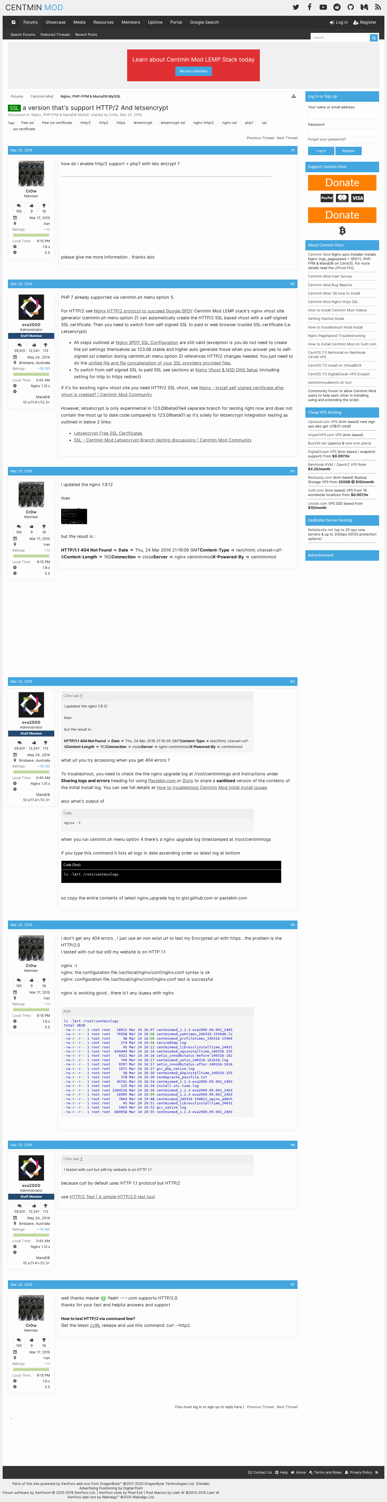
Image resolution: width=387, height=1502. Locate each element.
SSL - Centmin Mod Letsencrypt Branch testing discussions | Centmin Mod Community (163, 440)
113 (45, 350)
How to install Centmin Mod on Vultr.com (342, 344)
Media (79, 22)
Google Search (204, 22)
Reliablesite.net (320, 530)
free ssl (27, 122)
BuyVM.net (317, 443)
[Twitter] (296, 6)
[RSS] (378, 6)
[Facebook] (309, 6)
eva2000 (31, 324)
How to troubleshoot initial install (335, 327)
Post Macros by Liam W (182, 1492)
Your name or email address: (331, 107)
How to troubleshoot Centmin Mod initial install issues (212, 787)
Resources (103, 22)
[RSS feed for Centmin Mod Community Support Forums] (376, 1472)
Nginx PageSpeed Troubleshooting (336, 335)
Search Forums (23, 34)
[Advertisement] (100, 212)
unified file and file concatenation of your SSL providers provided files (159, 363)
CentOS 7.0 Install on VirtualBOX (335, 365)
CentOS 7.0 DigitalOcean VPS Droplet (339, 374)
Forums (30, 22)
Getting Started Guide (326, 318)
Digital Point (133, 1488)
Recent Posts (86, 34)
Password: (316, 124)
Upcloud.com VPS (323, 421)
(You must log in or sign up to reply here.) (209, 1407)
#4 (292, 681)
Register (348, 151)
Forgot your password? (327, 139)
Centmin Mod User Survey (330, 276)
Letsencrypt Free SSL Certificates (108, 433)
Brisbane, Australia (34, 363)
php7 (249, 122)
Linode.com (317, 503)
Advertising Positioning (98, 1488)
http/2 (86, 122)
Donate (342, 183)
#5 (293, 925)
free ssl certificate (57, 122)
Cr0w (113, 115)
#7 (293, 1284)
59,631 (19, 350)
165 (19, 211)
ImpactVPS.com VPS (325, 435)
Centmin (34, 7)
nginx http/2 (204, 122)
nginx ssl (229, 122)
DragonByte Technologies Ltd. (170, 1483)
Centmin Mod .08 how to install (334, 293)
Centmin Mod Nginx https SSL (333, 302)
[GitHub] (350, 6)
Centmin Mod (319, 254)
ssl (264, 122)
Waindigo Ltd (143, 1497)
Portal (176, 22)
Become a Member (194, 71)
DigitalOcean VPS (322, 451)
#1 (293, 150)
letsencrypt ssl (173, 122)
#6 (293, 1145)
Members (131, 22)
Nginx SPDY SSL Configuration (147, 342)
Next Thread (287, 138)
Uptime (155, 22)
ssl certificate (24, 129)
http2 (103, 122)
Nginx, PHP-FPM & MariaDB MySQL (60, 115)
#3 (293, 471)
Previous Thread (260, 138)
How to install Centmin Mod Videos (337, 310)
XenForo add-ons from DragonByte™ (91, 1483)
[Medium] (364, 6)
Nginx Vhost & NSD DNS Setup (226, 369)
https (121, 122)
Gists (187, 780)
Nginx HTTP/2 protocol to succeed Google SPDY (143, 310)
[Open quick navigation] (13, 22)
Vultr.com (316, 490)
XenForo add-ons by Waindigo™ (93, 1497)
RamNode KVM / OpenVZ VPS (332, 464)
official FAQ (344, 268)
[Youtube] (323, 6)
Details (203, 1483)
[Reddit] (337, 6)
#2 (293, 284)
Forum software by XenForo (49, 1492)
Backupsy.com (320, 477)
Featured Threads (55, 34)
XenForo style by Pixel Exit (121, 1492)
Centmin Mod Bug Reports (330, 285)
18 (44, 211)
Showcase (56, 22)
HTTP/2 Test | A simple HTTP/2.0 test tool (112, 1196)
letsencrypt (143, 122)
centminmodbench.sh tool (329, 382)
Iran (47, 223)
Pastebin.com (162, 780)
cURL (95, 1325)
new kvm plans (357, 443)
